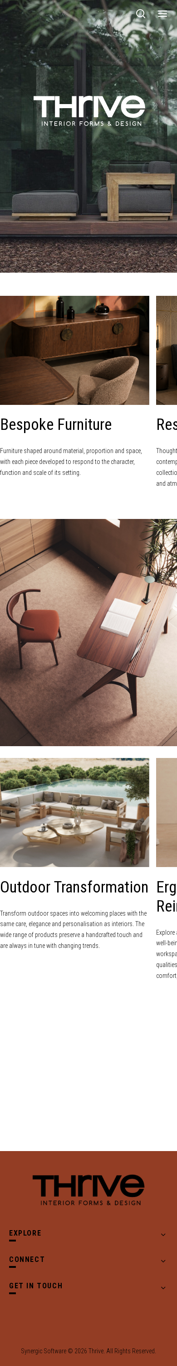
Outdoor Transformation (74, 887)
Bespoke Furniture (56, 424)
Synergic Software (43, 1351)
